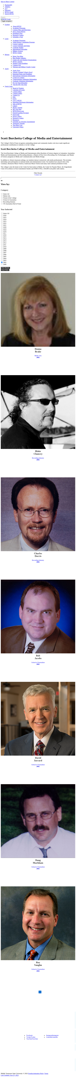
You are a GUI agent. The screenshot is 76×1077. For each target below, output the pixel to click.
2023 (4, 221)
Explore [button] (7, 24)
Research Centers (18, 35)
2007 (4, 253)
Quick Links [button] (9, 86)
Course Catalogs (18, 44)
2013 (4, 241)
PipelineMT (8, 5)
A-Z (6, 8)
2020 (4, 227)
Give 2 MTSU (17, 100)
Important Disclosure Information (23, 102)
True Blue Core (17, 125)
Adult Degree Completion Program (24, 42)
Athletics (7, 7)
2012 (4, 243)
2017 (4, 233)
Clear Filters (5, 270)
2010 (4, 247)
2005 (4, 256)
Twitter (30, 1037)
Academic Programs (19, 28)
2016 (4, 235)
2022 (4, 223)
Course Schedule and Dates (21, 46)
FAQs (14, 99)
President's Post (17, 33)
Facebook (29, 1035)
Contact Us (16, 95)
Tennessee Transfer (19, 123)
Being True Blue (18, 56)
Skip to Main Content (7, 1)
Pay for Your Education (20, 83)
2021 (4, 225)
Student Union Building (20, 63)
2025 (4, 217)
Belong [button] (7, 54)
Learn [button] (6, 39)
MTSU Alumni (17, 61)
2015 (4, 237)
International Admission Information (24, 76)
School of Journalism (9, 200)
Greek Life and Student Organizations (24, 60)
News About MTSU (19, 31)
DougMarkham (38, 861)
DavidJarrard (38, 759)
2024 (4, 219)
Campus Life (17, 65)
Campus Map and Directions (22, 30)
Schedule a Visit (18, 37)
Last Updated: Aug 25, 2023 (10, 1075)
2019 (4, 229)
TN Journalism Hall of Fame (12, 204)
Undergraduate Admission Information (25, 79)
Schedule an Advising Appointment (24, 122)
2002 (4, 262)
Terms (46, 1073)
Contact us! (38, 175)
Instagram (52, 1035)
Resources (16, 120)
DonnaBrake (38, 350)
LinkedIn (52, 1037)
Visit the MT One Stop (20, 84)
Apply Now (16, 70)
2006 (4, 254)
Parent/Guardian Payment (21, 113)
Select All (6, 194)
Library (15, 106)
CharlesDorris (38, 554)
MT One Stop (17, 109)
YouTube (32, 1039)
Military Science (18, 51)
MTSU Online (17, 53)
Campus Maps (17, 92)
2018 (4, 231)
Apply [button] (7, 69)
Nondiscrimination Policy (36, 1073)
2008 (4, 251)
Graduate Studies (18, 47)
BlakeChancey (38, 452)
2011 (4, 245)
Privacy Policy (17, 116)
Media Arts (6, 196)
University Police (18, 127)
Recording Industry (9, 202)
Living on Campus (18, 77)
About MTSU (17, 26)
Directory (8, 10)
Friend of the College (9, 198)
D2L (14, 97)
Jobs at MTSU (17, 104)
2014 (4, 239)
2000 (4, 264)
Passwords (16, 114)
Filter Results (38, 173)
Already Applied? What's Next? (23, 72)
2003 (4, 260)
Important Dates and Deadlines (22, 74)
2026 (4, 215)
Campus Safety (17, 93)
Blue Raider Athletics (19, 58)
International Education (20, 49)
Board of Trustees (18, 88)
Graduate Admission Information (23, 81)
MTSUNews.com (18, 111)
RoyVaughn (38, 963)
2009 (4, 249)
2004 (4, 258)
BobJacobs (38, 657)
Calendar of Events (19, 90)
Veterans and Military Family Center (24, 67)
